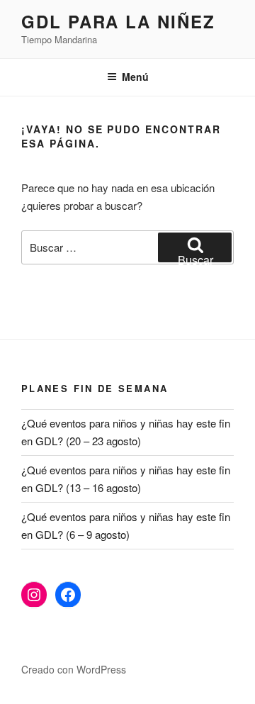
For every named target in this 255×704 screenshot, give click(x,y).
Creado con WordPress (73, 669)
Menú (135, 76)
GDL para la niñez (118, 21)
